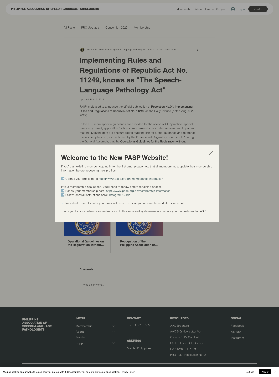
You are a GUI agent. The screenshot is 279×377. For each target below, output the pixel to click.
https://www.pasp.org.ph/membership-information (131, 179)
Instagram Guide (119, 195)
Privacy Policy (128, 371)
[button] (211, 153)
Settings (250, 371)
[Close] (275, 371)
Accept (265, 371)
